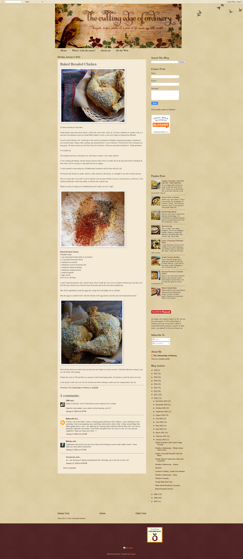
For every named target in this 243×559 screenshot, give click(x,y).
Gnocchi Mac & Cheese (170, 197)
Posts (156, 339)
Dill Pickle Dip (167, 226)
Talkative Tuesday (162, 478)
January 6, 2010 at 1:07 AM (76, 450)
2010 (156, 398)
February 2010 (161, 436)
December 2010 (162, 401)
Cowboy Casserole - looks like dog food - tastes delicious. (173, 182)
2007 (156, 501)
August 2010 (161, 415)
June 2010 (160, 422)
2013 (156, 388)
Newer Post (63, 513)
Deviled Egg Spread (169, 212)
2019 (156, 370)
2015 (156, 381)
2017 (156, 374)
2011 (156, 395)
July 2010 (159, 419)
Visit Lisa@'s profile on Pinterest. (163, 110)
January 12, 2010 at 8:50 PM (76, 463)
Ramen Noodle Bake (169, 288)
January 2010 (161, 440)
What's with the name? (83, 50)
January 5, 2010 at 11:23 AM (76, 434)
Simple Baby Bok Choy (163, 482)
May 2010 (160, 426)
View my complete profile (160, 359)
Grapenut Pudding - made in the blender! (170, 471)
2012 (156, 391)
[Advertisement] (102, 493)
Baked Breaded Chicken (164, 489)
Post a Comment (69, 468)
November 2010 (162, 405)
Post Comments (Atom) (76, 518)
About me (106, 50)
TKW (68, 401)
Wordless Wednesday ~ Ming (166, 475)
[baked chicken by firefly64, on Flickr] (93, 122)
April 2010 (160, 429)
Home (64, 50)
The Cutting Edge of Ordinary (165, 356)
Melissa (69, 441)
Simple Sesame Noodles (171, 257)
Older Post (140, 513)
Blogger (133, 554)
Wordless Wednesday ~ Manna (166, 464)
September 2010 (162, 412)
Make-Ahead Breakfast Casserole (167, 485)
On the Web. (122, 50)
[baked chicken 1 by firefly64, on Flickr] (91, 364)
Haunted (158, 468)
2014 (156, 384)
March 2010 (160, 433)
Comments (158, 343)
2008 (156, 498)
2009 (156, 494)
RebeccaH (70, 419)
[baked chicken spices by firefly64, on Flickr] (93, 247)
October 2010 (161, 408)
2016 (156, 377)
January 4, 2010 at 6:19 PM (76, 411)
